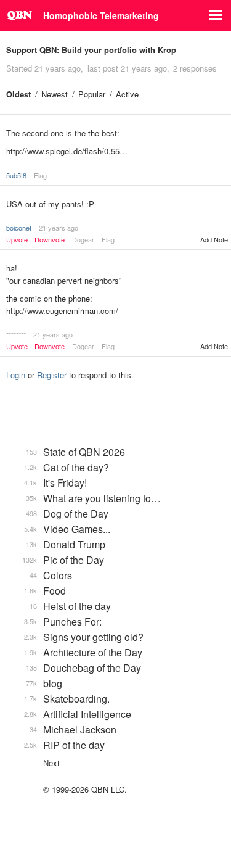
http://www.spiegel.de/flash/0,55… (67, 151)
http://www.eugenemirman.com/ (62, 310)
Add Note (214, 239)
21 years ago (58, 228)
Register (52, 375)
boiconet (18, 228)
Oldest (18, 94)
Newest (54, 94)
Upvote (17, 239)
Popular (91, 94)
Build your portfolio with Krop (119, 50)
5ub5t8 (16, 175)
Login (15, 375)
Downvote (49, 239)
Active (127, 94)
